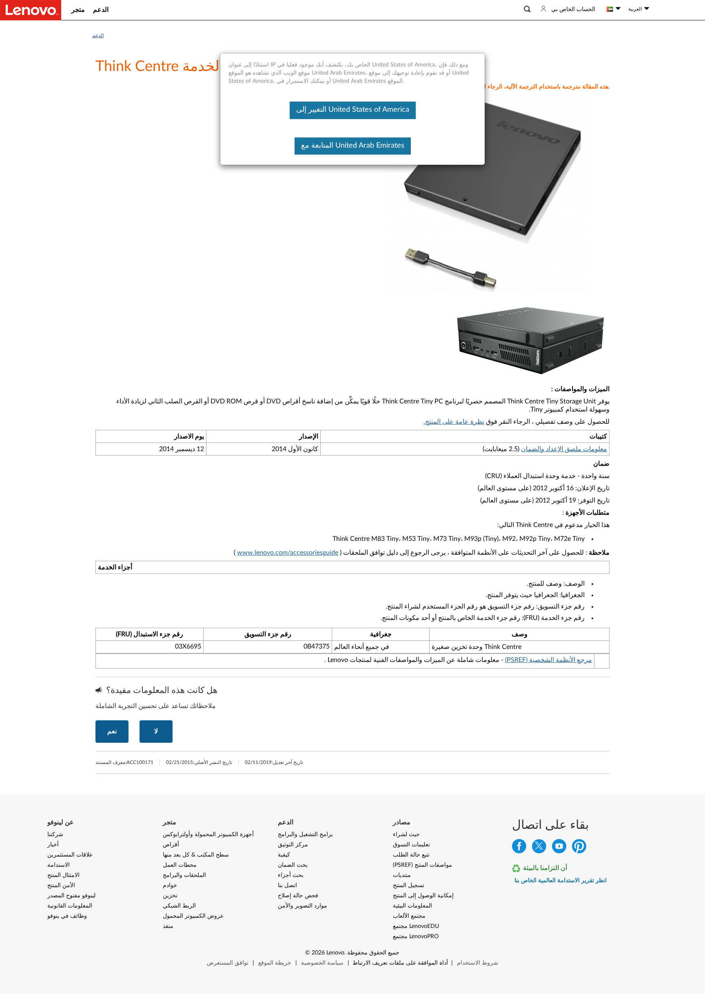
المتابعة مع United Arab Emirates (352, 145)
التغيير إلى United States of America (352, 109)
